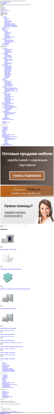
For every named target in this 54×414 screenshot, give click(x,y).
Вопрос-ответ (7, 35)
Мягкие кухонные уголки (9, 99)
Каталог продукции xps (9, 41)
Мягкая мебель (5, 64)
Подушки (6, 117)
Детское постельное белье (9, 113)
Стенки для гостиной (8, 49)
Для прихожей (5, 53)
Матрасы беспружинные (9, 89)
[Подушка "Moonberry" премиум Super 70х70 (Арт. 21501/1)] (11, 342)
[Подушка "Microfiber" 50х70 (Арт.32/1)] (7, 354)
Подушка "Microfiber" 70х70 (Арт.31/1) (7, 352)
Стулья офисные (8, 109)
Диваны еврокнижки (8, 67)
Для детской (5, 80)
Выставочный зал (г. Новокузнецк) (11, 26)
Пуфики (6, 78)
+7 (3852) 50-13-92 (3, 12)
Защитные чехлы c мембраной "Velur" (11, 90)
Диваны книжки (8, 66)
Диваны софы (7, 72)
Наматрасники (7, 91)
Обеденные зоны (8, 102)
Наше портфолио (6, 43)
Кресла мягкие (7, 75)
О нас (6, 17)
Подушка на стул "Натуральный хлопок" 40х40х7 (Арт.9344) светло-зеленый (15, 288)
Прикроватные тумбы (9, 62)
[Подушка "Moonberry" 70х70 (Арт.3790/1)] (7, 245)
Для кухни (4, 92)
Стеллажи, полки (8, 52)
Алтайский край (3, 9)
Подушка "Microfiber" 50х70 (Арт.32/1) (7, 358)
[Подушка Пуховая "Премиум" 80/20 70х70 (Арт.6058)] (7, 265)
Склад (6, 19)
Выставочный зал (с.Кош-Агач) (10, 24)
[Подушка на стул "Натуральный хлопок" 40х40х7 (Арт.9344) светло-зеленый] (7, 284)
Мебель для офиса (6, 104)
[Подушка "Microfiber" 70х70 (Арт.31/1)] (7, 348)
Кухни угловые (7, 95)
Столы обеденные (8, 100)
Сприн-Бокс (7, 77)
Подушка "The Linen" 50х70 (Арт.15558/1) (8, 328)
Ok (0, 413)
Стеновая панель (8, 97)
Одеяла (6, 116)
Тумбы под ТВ (7, 50)
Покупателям (5, 30)
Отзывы (6, 31)
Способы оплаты (8, 36)
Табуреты (6, 110)
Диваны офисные (8, 73)
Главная (4, 121)
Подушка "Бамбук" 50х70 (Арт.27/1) (7, 340)
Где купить (7, 34)
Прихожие (6, 54)
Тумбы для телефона (8, 57)
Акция (4, 29)
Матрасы (4, 86)
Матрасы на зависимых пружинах (11, 87)
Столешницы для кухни (9, 96)
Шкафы (4, 79)
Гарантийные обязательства (10, 37)
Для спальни (5, 58)
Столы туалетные (8, 63)
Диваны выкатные (8, 68)
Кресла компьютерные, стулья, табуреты (10, 106)
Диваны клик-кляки (8, 70)
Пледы (6, 115)
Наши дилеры (7, 22)
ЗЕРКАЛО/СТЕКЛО (6, 118)
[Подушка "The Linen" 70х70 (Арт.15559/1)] (7, 304)
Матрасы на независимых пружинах (11, 88)
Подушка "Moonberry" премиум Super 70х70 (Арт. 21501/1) (11, 346)
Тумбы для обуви (8, 55)
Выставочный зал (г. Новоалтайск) (11, 25)
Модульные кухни (8, 93)
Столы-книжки (7, 101)
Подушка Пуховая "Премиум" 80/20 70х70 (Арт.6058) (10, 269)
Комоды (6, 61)
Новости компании (8, 20)
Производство (7, 18)
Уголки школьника (8, 84)
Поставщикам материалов (9, 40)
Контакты (4, 27)
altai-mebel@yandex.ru (7, 1)
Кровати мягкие (7, 76)
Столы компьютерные (9, 85)
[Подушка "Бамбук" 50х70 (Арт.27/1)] (7, 336)
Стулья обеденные (8, 108)
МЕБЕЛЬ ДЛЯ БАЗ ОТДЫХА (8, 119)
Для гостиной (5, 48)
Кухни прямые (7, 94)
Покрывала (7, 114)
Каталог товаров (3, 46)
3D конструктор (5, 44)
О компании (5, 16)
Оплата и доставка (6, 28)
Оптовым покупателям (9, 39)
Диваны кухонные (8, 74)
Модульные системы (8, 59)
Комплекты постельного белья (10, 112)
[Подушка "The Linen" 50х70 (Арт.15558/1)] (7, 324)
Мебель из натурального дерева (8, 103)
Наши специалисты (8, 21)
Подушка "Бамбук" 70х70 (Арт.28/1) (7, 334)
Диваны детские (8, 71)
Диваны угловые (8, 69)
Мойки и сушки (7, 98)
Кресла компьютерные (9, 107)
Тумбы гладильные (8, 56)
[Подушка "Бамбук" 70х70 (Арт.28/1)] (7, 330)
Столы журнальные (8, 51)
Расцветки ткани (8, 33)
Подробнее (3, 413)
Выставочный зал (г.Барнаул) (10, 23)
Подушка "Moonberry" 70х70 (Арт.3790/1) (8, 249)
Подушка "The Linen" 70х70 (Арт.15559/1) (8, 308)
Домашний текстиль (6, 111)
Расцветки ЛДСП (8, 32)
